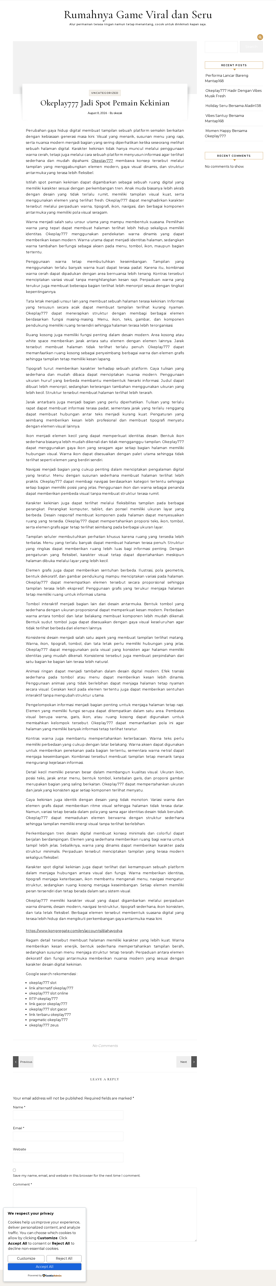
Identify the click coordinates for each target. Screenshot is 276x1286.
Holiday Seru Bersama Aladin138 (233, 106)
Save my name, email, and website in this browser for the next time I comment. (76, 1175)
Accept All (44, 1267)
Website (19, 1149)
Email (18, 1128)
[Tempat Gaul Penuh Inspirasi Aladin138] (187, 1061)
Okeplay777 (102, 161)
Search (251, 47)
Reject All (64, 1258)
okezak (118, 113)
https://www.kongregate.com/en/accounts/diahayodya (74, 931)
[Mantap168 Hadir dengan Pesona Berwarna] (22, 1061)
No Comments (105, 1046)
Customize (26, 1258)
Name (19, 1107)
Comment (22, 1184)
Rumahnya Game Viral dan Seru (138, 14)
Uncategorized (104, 92)
